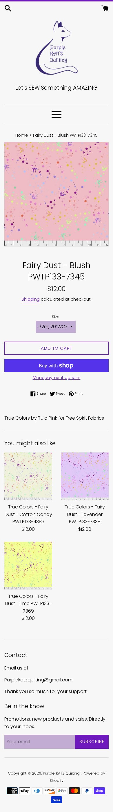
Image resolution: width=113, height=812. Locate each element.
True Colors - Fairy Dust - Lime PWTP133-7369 (28, 603)
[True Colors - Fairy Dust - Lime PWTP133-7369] (28, 566)
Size (55, 316)
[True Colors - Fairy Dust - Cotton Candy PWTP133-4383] (28, 476)
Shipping (30, 299)
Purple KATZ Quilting (62, 773)
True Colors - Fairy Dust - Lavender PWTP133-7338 (85, 514)
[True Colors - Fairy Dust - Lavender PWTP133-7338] (85, 476)
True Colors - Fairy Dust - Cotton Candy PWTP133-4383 (28, 514)
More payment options (57, 377)
